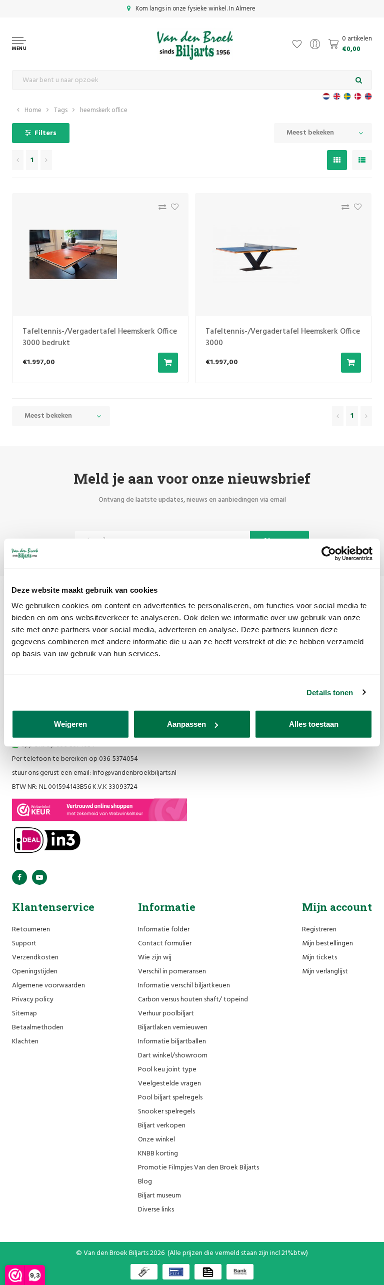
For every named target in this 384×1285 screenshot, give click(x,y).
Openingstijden (35, 971)
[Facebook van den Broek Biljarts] (19, 877)
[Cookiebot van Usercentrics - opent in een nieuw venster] (328, 553)
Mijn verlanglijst (325, 971)
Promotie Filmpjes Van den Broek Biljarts (198, 1167)
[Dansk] (358, 96)
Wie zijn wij (155, 957)
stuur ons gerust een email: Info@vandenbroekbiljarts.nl (94, 773)
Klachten (25, 1041)
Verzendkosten (35, 957)
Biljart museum (159, 1195)
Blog (145, 1181)
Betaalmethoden (38, 1027)
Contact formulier (165, 943)
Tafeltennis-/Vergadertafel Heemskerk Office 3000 (283, 337)
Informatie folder (164, 929)
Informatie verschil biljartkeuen (184, 985)
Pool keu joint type (167, 1069)
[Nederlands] (326, 96)
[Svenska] (347, 96)
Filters (45, 133)
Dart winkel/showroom (173, 1055)
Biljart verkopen (162, 1125)
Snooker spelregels (166, 1111)
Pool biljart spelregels (170, 1097)
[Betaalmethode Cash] (144, 1271)
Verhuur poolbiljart (166, 1013)
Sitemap (24, 1013)
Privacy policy (33, 999)
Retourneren (31, 929)
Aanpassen (186, 724)
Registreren (319, 929)
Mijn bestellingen (327, 943)
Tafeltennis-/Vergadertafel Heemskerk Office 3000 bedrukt (99, 337)
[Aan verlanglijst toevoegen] (172, 209)
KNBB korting (158, 1153)
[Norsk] (368, 96)
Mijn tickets (319, 957)
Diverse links (156, 1209)
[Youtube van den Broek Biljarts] (39, 877)
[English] (336, 96)
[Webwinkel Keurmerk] (99, 809)
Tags (61, 110)
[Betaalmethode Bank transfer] (240, 1271)
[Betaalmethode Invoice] (208, 1271)
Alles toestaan (313, 724)
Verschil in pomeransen (172, 971)
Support (24, 943)
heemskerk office (104, 110)
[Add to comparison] (160, 209)
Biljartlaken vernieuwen (173, 1027)
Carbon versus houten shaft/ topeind (193, 999)
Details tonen (329, 692)
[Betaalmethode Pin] (176, 1271)
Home (33, 110)
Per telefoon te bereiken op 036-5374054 (75, 759)
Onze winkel (156, 1139)
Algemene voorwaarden (48, 985)
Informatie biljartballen (172, 1041)
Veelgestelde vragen (169, 1083)
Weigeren (70, 724)
